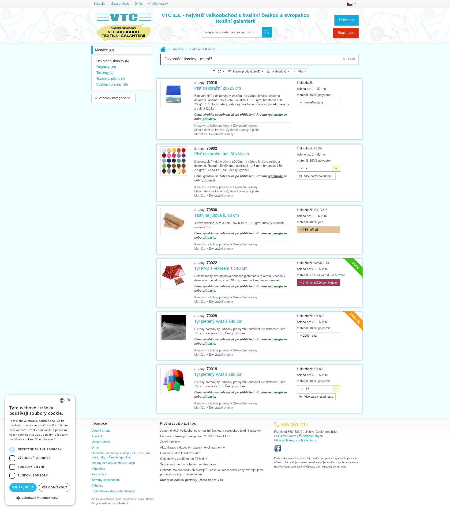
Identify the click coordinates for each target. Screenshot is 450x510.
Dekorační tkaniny (112, 61)
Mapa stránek (119, 3)
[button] (39, 498)
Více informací (45, 439)
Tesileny (104, 73)
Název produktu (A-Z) (246, 71)
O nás (139, 3)
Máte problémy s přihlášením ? (295, 440)
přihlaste (208, 119)
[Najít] (267, 32)
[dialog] (40, 450)
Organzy (106, 67)
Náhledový (279, 71)
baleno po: (304, 89)
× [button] (68, 400)
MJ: (319, 89)
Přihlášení (346, 20)
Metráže (104, 50)
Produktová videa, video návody (113, 491)
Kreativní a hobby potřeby (211, 125)
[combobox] (231, 32)
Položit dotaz (287, 436)
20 (219, 71)
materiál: (303, 95)
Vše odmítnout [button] (54, 487)
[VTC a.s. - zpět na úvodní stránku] (123, 26)
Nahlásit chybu (313, 436)
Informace (158, 3)
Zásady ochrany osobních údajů (113, 463)
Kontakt (99, 3)
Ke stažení (98, 474)
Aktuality (97, 485)
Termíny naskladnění (105, 480)
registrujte (275, 114)
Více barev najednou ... (319, 176)
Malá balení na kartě (208, 130)
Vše (300, 71)
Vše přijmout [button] (23, 487)
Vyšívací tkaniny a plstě (242, 130)
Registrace (346, 32)
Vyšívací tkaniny (112, 84)
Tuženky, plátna (110, 78)
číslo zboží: (305, 82)
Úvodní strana (100, 430)
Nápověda (98, 468)
